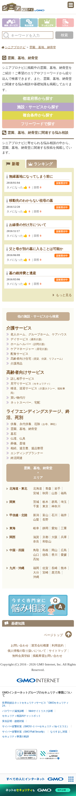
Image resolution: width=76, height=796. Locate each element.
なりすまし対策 (58, 731)
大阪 (54, 537)
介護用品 (16, 363)
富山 (45, 515)
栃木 (45, 501)
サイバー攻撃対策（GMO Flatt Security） (24, 731)
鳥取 (36, 550)
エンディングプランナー (27, 453)
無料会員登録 (21, 655)
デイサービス (26, 339)
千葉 (36, 506)
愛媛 (64, 554)
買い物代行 (18, 397)
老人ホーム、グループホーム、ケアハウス (39, 334)
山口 (36, 554)
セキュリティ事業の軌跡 (15, 736)
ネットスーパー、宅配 (25, 402)
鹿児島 (56, 572)
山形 (54, 493)
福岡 (36, 568)
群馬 (54, 501)
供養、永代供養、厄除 (33, 424)
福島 (64, 493)
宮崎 (45, 572)
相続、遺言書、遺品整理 (27, 448)
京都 (45, 537)
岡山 (54, 550)
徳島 (45, 554)
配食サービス (19, 353)
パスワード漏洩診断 (13, 711)
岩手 (57, 488)
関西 (12, 537)
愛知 (54, 528)
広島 (64, 550)
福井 (64, 515)
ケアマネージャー (29, 349)
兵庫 (64, 537)
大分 (36, 572)
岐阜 (36, 528)
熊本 (64, 568)
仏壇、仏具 (18, 438)
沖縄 (36, 577)
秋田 (45, 493)
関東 (12, 501)
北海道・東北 (18, 488)
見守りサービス (30, 383)
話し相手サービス (22, 378)
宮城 (36, 493)
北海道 (37, 488)
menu (71, 5)
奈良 (36, 541)
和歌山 (46, 541)
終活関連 (16, 458)
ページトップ (53, 635)
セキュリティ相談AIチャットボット (21, 715)
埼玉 (64, 501)
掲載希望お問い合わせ (47, 655)
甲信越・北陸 (18, 515)
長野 (45, 519)
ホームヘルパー (27, 344)
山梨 (36, 519)
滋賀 (36, 537)
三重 (64, 528)
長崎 (54, 568)
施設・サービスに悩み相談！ (38, 605)
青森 (48, 488)
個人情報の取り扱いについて (27, 650)
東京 (45, 506)
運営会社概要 (40, 645)
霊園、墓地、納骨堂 (24, 428)
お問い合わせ (19, 645)
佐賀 (45, 568)
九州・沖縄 (17, 568)
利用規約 (58, 645)
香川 (54, 554)
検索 (64, 35)
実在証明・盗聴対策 (13, 721)
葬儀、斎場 (18, 443)
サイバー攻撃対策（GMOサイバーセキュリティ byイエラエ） (35, 726)
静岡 (45, 528)
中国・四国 (17, 550)
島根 (45, 550)
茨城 (36, 501)
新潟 (36, 515)
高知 (36, 559)
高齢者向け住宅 (36, 358)
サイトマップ (57, 650)
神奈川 (56, 506)
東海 (12, 528)
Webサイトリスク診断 (40, 711)
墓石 (13, 433)
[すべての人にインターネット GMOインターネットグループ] (33, 779)
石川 (54, 515)
